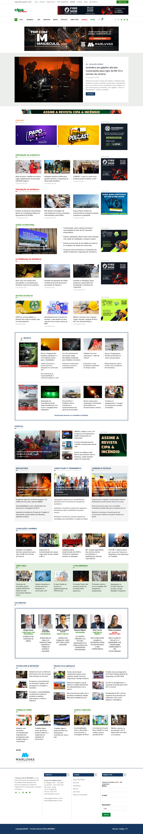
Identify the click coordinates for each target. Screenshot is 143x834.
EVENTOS (19, 424)
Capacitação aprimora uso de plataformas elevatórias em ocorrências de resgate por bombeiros (69, 499)
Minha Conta (122, 2)
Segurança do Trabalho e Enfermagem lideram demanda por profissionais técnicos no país (108, 498)
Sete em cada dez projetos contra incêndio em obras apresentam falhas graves (33, 487)
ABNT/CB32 (21, 563)
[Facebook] (115, 19)
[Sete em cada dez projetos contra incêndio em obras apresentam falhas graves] (33, 482)
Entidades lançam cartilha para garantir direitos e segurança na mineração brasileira (85, 179)
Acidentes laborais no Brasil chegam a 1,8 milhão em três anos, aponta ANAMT (31, 498)
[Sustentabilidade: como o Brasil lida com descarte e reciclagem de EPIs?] (82, 718)
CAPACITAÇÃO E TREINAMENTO (67, 466)
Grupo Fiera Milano (62, 2)
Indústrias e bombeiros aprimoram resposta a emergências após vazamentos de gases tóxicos (70, 508)
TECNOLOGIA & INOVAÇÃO (27, 664)
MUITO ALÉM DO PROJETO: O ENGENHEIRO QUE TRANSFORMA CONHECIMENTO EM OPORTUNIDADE (114, 642)
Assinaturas (77, 783)
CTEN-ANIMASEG (80, 563)
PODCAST (64, 19)
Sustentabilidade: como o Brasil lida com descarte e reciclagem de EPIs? (31, 505)
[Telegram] (127, 19)
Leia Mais (90, 94)
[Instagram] (118, 19)
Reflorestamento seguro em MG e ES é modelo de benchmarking (113, 363)
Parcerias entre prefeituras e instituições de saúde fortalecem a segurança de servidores (80, 251)
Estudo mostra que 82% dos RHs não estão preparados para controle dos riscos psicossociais (28, 317)
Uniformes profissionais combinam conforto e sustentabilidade (70, 363)
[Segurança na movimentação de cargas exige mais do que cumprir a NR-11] (49, 538)
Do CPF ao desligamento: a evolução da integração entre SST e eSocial (117, 683)
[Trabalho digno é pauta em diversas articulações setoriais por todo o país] (62, 718)
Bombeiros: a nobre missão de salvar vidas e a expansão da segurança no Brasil (108, 487)
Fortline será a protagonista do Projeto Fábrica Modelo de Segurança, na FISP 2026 (117, 672)
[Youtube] (124, 19)
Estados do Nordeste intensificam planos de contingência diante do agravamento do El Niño (57, 213)
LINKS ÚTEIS (74, 19)
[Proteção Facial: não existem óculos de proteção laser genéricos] (81, 574)
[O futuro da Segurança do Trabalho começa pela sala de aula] (67, 443)
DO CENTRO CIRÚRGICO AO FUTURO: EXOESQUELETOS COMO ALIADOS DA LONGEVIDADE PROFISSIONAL (80, 640)
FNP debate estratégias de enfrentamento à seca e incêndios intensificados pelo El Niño (86, 213)
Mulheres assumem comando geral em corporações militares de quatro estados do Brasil (108, 512)
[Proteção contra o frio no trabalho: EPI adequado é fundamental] (100, 574)
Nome (104, 784)
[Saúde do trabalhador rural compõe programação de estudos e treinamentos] (36, 241)
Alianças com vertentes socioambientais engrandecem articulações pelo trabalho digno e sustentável (22, 732)
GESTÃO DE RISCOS (24, 293)
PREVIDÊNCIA (45, 632)
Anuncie (75, 786)
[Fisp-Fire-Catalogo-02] (114, 193)
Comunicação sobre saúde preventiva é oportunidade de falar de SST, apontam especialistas (78, 230)
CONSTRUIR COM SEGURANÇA (28, 631)
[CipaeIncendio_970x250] (71, 27)
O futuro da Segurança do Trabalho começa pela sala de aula (85, 442)
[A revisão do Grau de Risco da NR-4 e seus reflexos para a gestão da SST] (100, 718)
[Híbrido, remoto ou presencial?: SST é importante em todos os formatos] (119, 718)
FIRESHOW (46, 19)
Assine (86, 2)
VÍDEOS (55, 19)
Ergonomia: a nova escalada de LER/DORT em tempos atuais (91, 363)
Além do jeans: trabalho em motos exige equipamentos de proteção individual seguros (57, 179)
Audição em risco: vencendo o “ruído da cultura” (91, 353)
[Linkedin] (121, 19)
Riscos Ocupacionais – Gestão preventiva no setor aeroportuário (113, 353)
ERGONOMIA (80, 630)
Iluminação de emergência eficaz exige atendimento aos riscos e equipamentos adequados (49, 403)
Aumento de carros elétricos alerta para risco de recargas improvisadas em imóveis (40, 672)
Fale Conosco (93, 2)
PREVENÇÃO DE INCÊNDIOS (27, 189)
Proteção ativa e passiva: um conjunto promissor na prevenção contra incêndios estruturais (28, 213)
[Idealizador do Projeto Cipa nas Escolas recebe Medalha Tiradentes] (119, 574)
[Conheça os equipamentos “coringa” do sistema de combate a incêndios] (114, 390)
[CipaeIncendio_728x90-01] (66, 7)
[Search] (99, 20)
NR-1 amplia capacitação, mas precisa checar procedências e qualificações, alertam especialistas (94, 552)
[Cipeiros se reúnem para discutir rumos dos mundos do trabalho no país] (37, 442)
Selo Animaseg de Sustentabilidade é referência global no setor (50, 374)
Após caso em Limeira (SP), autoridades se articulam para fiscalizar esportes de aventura (84, 283)
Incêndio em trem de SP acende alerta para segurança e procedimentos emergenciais (56, 283)
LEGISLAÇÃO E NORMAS (26, 526)
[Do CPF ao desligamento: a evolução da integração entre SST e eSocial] (98, 683)
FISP (38, 19)
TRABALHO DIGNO (24, 708)
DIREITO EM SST (63, 632)
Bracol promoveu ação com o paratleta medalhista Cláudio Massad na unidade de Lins (108, 505)
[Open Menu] (16, 19)
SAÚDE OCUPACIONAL (25, 225)
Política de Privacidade (80, 792)
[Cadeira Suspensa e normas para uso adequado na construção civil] (43, 574)
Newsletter (106, 803)
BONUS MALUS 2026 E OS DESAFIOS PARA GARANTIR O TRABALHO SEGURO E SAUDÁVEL (45, 642)
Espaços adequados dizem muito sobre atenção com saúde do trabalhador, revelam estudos (81, 238)
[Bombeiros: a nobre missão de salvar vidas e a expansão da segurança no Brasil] (109, 482)
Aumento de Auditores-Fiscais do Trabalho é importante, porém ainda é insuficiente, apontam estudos (32, 512)
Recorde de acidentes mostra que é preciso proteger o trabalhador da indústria (28, 179)
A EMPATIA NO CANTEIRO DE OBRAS (28, 637)
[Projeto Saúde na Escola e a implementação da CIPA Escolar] (62, 574)
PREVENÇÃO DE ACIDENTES (28, 155)
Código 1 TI (123, 827)
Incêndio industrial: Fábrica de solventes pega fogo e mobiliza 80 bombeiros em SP (28, 283)
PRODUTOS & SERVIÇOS (64, 664)
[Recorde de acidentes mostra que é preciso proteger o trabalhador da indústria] (28, 167)
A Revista (42, 2)
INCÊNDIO (30, 19)
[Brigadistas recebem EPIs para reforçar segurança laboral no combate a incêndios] (71, 482)
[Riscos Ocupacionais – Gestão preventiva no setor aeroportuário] (114, 342)
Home (36, 2)
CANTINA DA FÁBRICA (97, 631)
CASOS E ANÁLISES (82, 708)
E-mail (105, 793)
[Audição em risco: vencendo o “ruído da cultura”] (93, 342)
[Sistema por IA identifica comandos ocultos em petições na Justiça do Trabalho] (49, 79)
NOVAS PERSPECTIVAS (114, 631)
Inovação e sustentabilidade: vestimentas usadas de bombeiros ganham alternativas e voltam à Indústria (39, 694)
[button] (17, 79)
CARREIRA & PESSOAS (101, 466)
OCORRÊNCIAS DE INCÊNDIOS (28, 259)
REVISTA (25, 336)
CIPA (21, 19)
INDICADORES (22, 466)
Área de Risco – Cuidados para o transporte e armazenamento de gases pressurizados (70, 403)
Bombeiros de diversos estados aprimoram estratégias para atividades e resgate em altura (71, 516)
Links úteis (76, 789)
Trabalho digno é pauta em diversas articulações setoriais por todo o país (61, 730)
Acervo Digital (51, 2)
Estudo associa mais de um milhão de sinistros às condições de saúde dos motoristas (80, 244)
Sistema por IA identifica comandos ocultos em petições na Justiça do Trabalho (105, 70)
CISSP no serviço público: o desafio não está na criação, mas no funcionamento (85, 317)
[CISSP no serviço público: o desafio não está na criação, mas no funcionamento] (86, 305)
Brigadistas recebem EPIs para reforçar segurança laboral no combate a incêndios (71, 487)
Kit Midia (79, 2)
